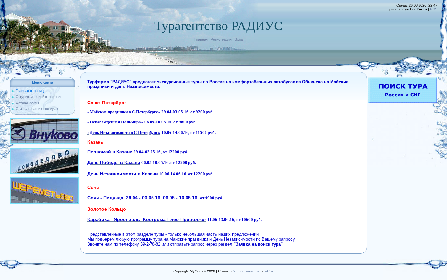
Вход (239, 39)
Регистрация (221, 39)
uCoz (269, 271)
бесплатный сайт (247, 271)
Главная (201, 39)
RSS (433, 9)
